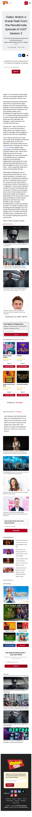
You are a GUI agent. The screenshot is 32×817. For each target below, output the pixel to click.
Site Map (23, 800)
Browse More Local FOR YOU (16, 317)
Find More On (15, 402)
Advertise (8, 799)
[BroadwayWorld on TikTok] (23, 791)
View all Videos (7, 580)
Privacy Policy (23, 807)
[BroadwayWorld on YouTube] (15, 795)
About (13, 799)
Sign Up (16, 71)
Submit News (10, 800)
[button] (26, 3)
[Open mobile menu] (30, 3)
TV (10, 3)
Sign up (15, 666)
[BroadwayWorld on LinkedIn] (19, 791)
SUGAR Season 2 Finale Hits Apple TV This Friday (15, 691)
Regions (17, 800)
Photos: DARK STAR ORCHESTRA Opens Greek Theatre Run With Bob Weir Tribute (15, 708)
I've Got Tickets (9, 366)
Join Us (25, 799)
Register (17, 3)
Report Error (16, 803)
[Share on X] (23, 55)
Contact (19, 799)
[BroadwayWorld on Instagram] (15, 791)
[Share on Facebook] (19, 55)
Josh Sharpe (18, 411)
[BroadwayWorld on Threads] (11, 795)
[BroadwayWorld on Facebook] (11, 791)
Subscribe (16, 530)
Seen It (9, 363)
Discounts (22, 645)
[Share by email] (27, 55)
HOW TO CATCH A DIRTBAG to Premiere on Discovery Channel (13, 741)
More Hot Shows (9, 645)
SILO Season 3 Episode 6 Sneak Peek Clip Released (15, 725)
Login (22, 3)
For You (10, 224)
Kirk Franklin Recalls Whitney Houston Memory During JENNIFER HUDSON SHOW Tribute (21, 572)
